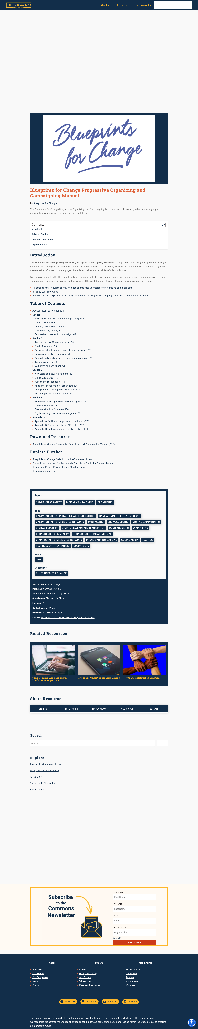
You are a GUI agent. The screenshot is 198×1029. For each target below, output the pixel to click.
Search (162, 743)
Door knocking (119, 528)
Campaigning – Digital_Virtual (119, 516)
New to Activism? (135, 969)
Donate (130, 977)
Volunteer (131, 985)
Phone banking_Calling (101, 540)
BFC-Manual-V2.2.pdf (52, 613)
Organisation (119, 928)
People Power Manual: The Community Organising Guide (62, 463)
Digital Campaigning (79, 502)
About (52, 963)
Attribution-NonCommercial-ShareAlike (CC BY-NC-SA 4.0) (68, 617)
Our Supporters (40, 977)
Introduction (38, 229)
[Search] (187, 5)
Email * (116, 916)
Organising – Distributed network (59, 540)
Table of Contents (41, 234)
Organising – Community (52, 534)
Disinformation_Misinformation (83, 528)
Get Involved (145, 963)
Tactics (148, 540)
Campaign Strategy (49, 502)
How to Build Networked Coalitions (142, 677)
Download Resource (42, 239)
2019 (39, 559)
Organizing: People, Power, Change (50, 467)
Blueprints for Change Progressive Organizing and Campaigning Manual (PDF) (73, 444)
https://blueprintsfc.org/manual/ (55, 593)
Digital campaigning (146, 522)
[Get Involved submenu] (150, 5)
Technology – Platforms (52, 546)
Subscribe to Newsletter (42, 783)
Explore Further (40, 244)
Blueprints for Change (45, 203)
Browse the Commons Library (45, 764)
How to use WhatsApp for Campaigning (99, 677)
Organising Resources (43, 471)
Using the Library (88, 973)
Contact (36, 985)
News (35, 981)
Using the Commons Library (44, 770)
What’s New (85, 981)
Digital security (47, 528)
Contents (38, 224)
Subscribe (131, 973)
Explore (99, 963)
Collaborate (132, 981)
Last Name (118, 904)
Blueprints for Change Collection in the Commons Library (62, 459)
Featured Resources (89, 985)
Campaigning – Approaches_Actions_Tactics (65, 516)
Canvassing (96, 522)
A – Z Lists (36, 776)
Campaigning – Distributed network (60, 522)
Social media (130, 540)
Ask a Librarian (38, 789)
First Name (118, 892)
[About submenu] (108, 5)
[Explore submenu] (127, 5)
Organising (105, 502)
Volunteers (81, 546)
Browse (83, 969)
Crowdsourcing (118, 522)
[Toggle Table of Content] (161, 224)
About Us (37, 969)
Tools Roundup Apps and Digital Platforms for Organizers (49, 679)
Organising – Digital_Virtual (92, 534)
